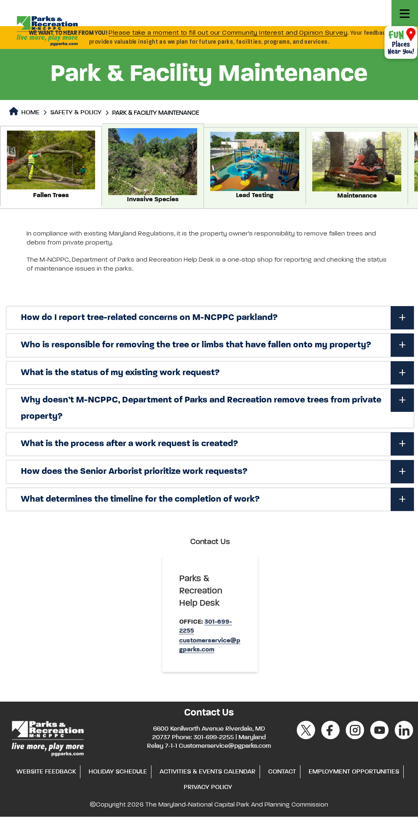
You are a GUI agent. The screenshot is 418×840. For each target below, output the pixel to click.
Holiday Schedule (118, 772)
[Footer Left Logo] (47, 737)
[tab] (210, 318)
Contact (282, 772)
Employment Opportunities (354, 772)
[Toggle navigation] (404, 13)
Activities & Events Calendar (208, 772)
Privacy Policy (208, 787)
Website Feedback (46, 772)
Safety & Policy (76, 112)
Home (30, 112)
